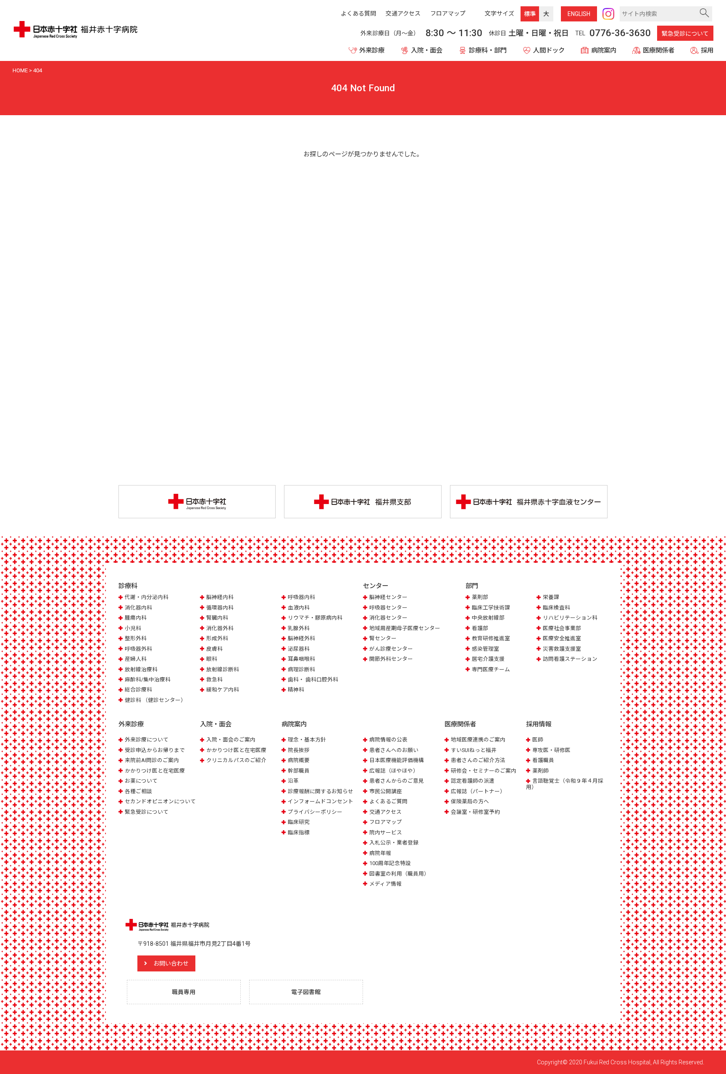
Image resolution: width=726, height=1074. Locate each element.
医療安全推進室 (562, 638)
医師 (537, 739)
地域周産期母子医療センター (404, 628)
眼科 (211, 659)
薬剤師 (540, 771)
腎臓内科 (217, 618)
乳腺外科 (299, 628)
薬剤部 (480, 597)
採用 (707, 50)
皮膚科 (214, 649)
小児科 (133, 628)
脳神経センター (388, 597)
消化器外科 (220, 628)
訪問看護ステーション (570, 659)
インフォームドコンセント (320, 801)
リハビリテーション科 (570, 618)
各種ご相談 (138, 791)
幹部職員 (299, 771)
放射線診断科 (222, 669)
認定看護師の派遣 (473, 781)
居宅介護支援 (488, 659)
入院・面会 (426, 50)
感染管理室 (485, 649)
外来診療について (146, 739)
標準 (530, 14)
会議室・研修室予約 (475, 812)
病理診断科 (301, 669)
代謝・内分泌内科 (146, 597)
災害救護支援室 (562, 649)
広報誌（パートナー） (478, 791)
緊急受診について (685, 33)
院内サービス (385, 832)
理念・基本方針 (307, 739)
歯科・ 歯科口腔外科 (313, 679)
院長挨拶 (299, 750)
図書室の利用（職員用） (399, 874)
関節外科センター (391, 659)
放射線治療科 (141, 669)
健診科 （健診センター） (155, 700)
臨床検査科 (556, 607)
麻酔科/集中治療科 (148, 679)
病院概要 (299, 760)
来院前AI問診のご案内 (152, 760)
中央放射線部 (488, 618)
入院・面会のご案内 (230, 739)
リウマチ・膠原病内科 (315, 618)
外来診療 (371, 50)
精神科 (296, 689)
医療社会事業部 (562, 628)
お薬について (141, 781)
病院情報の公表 (388, 739)
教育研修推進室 (491, 638)
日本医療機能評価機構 (396, 760)
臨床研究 (299, 822)
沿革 (293, 781)
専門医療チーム (491, 669)
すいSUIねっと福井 (474, 750)
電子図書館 (306, 992)
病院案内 (603, 50)
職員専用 (183, 992)
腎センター (383, 638)
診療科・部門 (488, 50)
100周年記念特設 (390, 863)
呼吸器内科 (301, 597)
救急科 (214, 679)
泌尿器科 (299, 649)
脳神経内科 (220, 597)
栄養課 (551, 597)
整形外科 (136, 638)
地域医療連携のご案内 (478, 739)
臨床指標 (299, 832)
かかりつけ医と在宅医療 (155, 771)
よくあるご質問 (388, 801)
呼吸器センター (388, 607)
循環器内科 (220, 607)
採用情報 (538, 724)
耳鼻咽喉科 (301, 659)
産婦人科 (136, 659)
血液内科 (299, 607)
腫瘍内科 (136, 618)
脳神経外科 (301, 638)
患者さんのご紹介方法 (478, 760)
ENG (579, 14)
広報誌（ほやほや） (393, 771)
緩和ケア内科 (222, 689)
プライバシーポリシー (315, 812)
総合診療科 (138, 689)
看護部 (480, 628)
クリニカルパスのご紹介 (236, 760)
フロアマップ (385, 822)
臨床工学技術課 (491, 607)
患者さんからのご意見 (396, 781)
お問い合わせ (171, 963)
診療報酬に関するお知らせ (320, 791)
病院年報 (380, 853)
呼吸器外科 (138, 649)
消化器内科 (138, 607)
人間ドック (549, 50)
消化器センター (388, 618)
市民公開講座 (385, 791)
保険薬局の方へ (470, 801)
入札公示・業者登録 (393, 842)
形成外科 (217, 638)
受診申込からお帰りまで (155, 750)
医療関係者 (658, 50)
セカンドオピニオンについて (160, 801)
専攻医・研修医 (551, 750)
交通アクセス (385, 812)
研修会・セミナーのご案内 (483, 771)
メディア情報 (385, 884)
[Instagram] (608, 13)
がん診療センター (391, 649)
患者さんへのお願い (393, 750)
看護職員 (543, 760)
